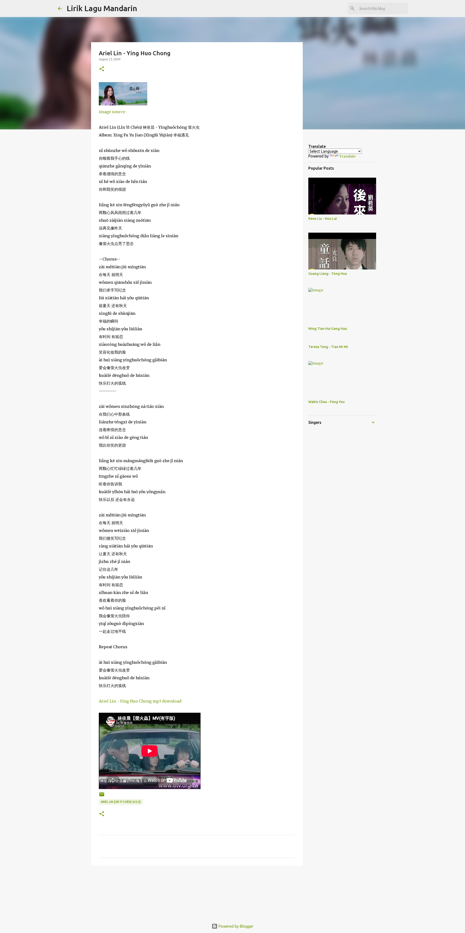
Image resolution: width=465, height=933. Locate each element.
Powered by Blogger (235, 926)
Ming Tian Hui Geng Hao (327, 329)
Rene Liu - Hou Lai (322, 219)
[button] (102, 69)
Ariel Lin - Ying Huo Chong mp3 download (140, 701)
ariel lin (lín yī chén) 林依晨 (121, 801)
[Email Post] (102, 796)
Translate (347, 156)
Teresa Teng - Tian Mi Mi (328, 347)
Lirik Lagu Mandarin (102, 8)
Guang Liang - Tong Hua (327, 274)
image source (112, 111)
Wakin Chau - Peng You (326, 402)
